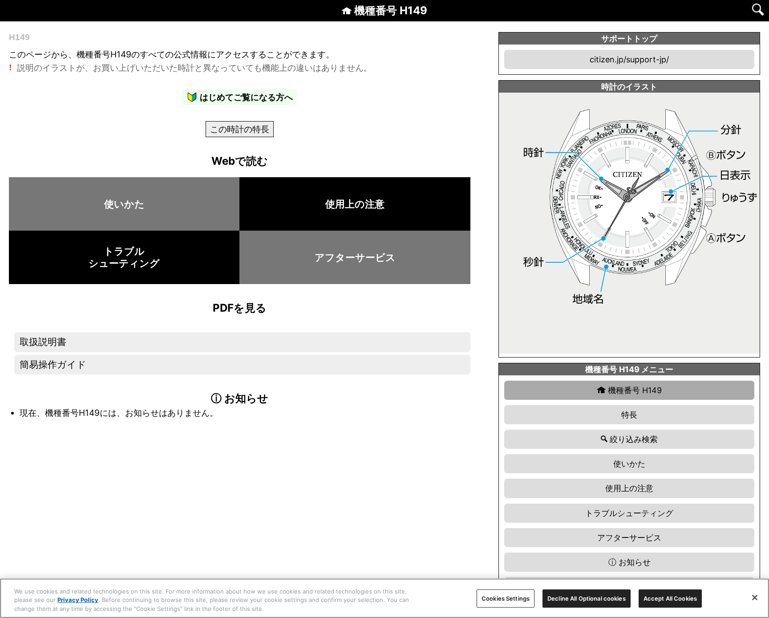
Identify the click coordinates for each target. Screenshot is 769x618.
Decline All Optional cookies (586, 598)
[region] (384, 598)
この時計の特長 (239, 129)
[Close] (755, 597)
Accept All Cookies (670, 598)
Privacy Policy (77, 600)
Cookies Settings (506, 598)
